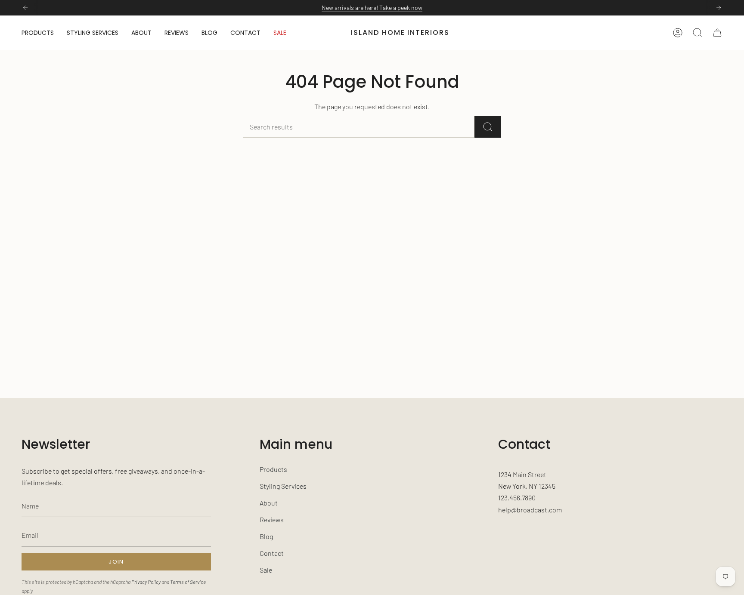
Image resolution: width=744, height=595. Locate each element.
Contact (272, 553)
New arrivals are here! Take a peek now (372, 7)
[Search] (487, 127)
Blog (266, 536)
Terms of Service (188, 582)
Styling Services (283, 486)
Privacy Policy (146, 582)
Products (273, 469)
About (269, 503)
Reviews (272, 519)
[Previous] (25, 8)
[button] (37, 32)
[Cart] (717, 32)
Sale (266, 570)
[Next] (718, 8)
